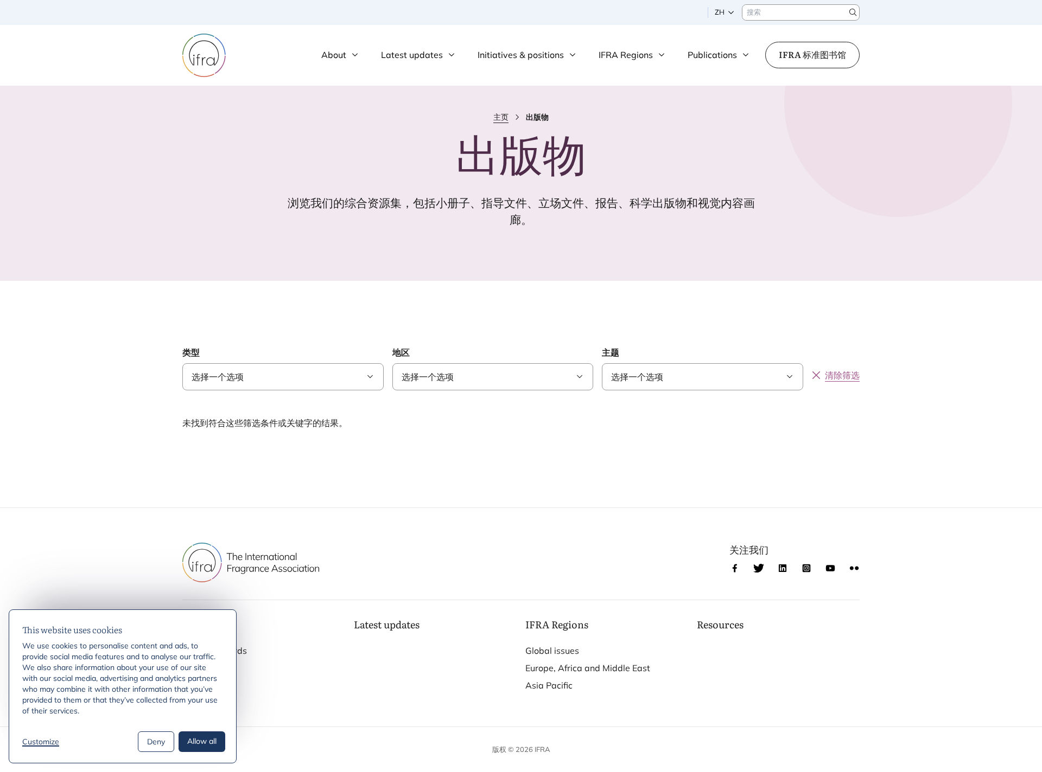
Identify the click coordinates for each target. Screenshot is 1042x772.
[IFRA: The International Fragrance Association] (204, 55)
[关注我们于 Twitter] (758, 568)
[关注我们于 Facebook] (734, 568)
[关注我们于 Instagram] (806, 568)
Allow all (202, 741)
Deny (156, 742)
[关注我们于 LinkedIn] (782, 568)
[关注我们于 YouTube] (830, 568)
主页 (501, 117)
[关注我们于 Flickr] (854, 568)
